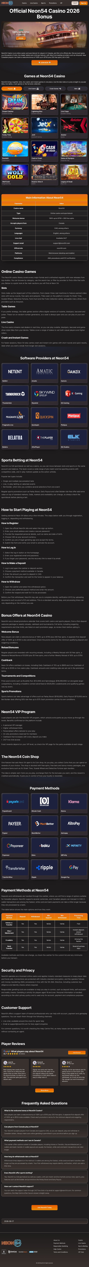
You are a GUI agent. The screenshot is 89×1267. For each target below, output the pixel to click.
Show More (44, 1090)
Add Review (77, 1052)
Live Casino (32, 88)
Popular (10, 88)
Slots (76, 88)
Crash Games (54, 88)
